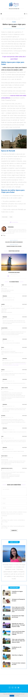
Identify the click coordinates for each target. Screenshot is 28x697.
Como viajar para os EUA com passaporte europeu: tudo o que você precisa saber (18, 609)
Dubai (2, 19)
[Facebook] (10, 687)
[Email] (18, 687)
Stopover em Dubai (14, 272)
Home (2, 17)
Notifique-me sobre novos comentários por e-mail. (13, 521)
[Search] (26, 14)
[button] (2, 265)
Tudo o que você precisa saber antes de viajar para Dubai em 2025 (18, 641)
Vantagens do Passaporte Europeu (18, 600)
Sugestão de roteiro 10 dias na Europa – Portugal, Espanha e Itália (18, 625)
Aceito (12, 695)
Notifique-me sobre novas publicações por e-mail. (13, 527)
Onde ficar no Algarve (17, 655)
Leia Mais (17, 695)
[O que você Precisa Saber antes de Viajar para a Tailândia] (6, 633)
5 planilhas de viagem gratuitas (17, 592)
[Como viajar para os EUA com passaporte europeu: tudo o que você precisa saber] (6, 609)
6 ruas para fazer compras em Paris (18, 663)
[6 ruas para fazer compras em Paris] (6, 664)
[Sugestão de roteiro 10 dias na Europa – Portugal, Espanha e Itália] (6, 625)
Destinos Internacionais (10, 17)
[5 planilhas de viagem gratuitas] (6, 593)
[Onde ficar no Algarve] (6, 657)
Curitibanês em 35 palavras (16, 648)
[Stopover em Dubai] (14, 262)
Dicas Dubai (4, 216)
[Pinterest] (15, 687)
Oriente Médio (21, 17)
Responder (24, 304)
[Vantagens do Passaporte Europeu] (6, 601)
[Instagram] (13, 687)
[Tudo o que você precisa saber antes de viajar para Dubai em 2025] (6, 641)
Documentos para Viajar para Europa (18, 616)
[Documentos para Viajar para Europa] (6, 617)
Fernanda (10, 28)
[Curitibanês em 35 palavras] (6, 649)
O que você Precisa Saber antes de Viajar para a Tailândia (18, 633)
